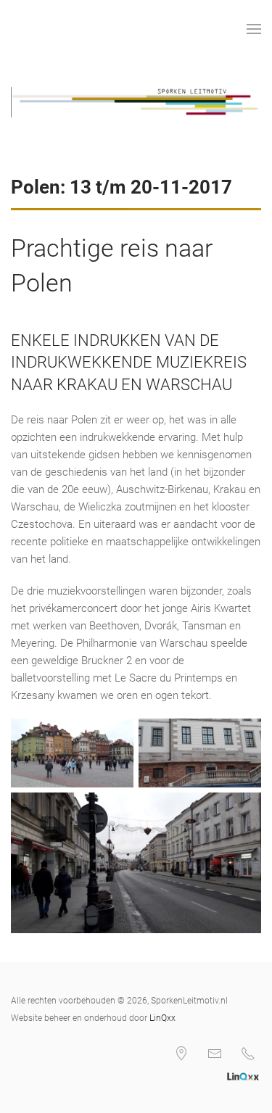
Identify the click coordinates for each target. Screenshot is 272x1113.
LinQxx (162, 1018)
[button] (254, 29)
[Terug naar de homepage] (13, 29)
